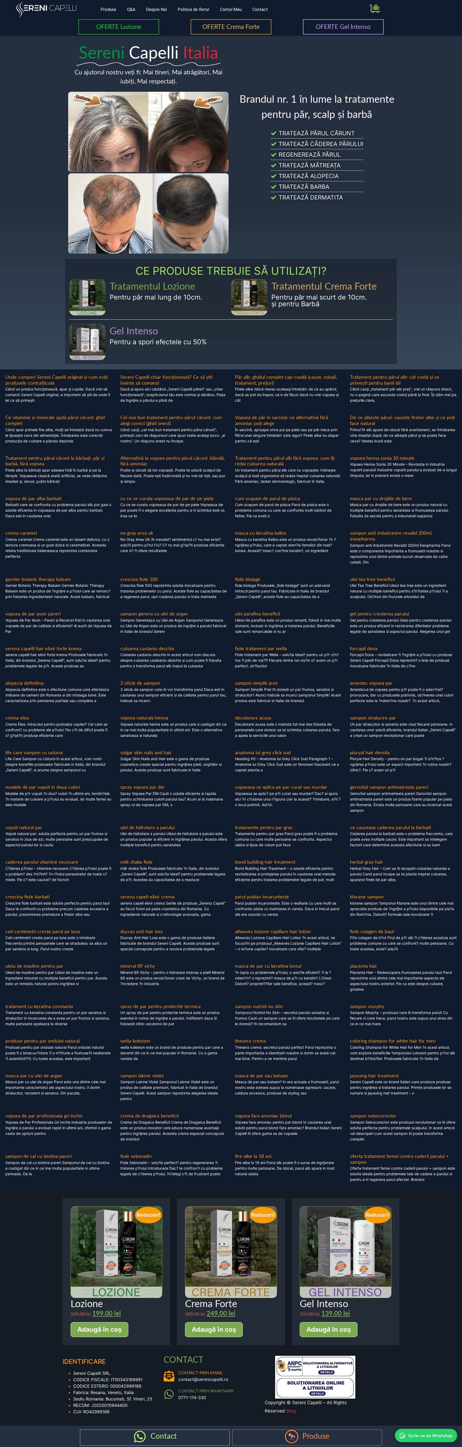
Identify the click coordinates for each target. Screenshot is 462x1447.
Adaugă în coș (99, 1329)
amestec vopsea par (371, 683)
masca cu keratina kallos (260, 533)
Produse (108, 9)
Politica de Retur (193, 9)
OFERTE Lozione (118, 27)
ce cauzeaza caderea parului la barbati (390, 827)
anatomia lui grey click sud (263, 753)
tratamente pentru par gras (263, 827)
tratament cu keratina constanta (39, 1006)
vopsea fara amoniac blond (263, 1116)
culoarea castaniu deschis (147, 648)
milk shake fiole (136, 862)
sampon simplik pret (256, 683)
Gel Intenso (134, 331)
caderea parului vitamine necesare (41, 862)
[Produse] (291, 1436)
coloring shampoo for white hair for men (393, 1041)
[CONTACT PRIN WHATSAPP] (169, 1394)
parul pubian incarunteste (262, 897)
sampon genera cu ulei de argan (154, 614)
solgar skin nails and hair (146, 753)
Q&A (131, 9)
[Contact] (140, 1436)
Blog (291, 1411)
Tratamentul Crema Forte (324, 287)
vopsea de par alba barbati (33, 498)
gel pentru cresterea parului (379, 614)
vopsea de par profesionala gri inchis (44, 1116)
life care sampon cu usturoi (34, 753)
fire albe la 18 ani (253, 1156)
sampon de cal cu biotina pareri (38, 1156)
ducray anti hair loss (141, 931)
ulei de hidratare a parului (147, 827)
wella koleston (135, 1041)
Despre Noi (156, 9)
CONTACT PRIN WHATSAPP (206, 1391)
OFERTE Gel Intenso (343, 27)
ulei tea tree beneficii (372, 579)
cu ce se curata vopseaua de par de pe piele (167, 498)
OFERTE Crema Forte (231, 27)
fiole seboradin (136, 1156)
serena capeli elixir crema (147, 897)
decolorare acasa (253, 718)
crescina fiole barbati (27, 897)
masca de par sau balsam (261, 1076)
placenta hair (363, 966)
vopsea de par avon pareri (33, 614)
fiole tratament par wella (261, 648)
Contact (260, 9)
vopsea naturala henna (144, 718)
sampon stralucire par (373, 718)
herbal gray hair (366, 862)
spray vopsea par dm (142, 787)
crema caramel (21, 533)
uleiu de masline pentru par (34, 966)
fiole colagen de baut (372, 931)
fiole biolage (247, 579)
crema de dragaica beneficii (149, 1116)
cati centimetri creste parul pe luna (42, 931)
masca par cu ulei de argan (33, 1076)
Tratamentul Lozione (152, 287)
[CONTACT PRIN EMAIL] (169, 1376)
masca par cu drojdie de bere (381, 498)
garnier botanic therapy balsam (38, 579)
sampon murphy (367, 1006)
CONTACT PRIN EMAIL (200, 1373)
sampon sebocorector (373, 1116)
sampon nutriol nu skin (259, 1006)
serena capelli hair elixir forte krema (43, 648)
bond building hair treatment (265, 862)
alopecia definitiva (24, 683)
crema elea (17, 718)
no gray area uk (136, 533)
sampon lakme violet (142, 1076)
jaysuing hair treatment (374, 1076)
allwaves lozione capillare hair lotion (273, 931)
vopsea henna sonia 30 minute (382, 458)
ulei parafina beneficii (257, 614)
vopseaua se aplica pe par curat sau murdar (281, 787)
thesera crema (250, 1041)
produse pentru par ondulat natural (42, 1041)
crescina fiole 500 (139, 579)
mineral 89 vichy (137, 966)
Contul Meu (231, 9)
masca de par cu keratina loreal (268, 966)
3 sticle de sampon (140, 683)
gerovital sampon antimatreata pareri (389, 787)
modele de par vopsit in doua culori (42, 787)
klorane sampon (367, 897)
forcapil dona (364, 648)
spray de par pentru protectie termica (160, 1006)
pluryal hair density (370, 753)
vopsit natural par (23, 827)
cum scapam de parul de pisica (267, 498)
